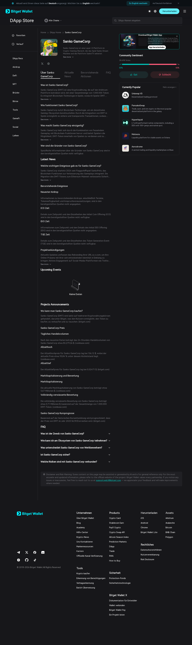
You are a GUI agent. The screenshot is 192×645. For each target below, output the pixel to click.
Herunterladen (149, 512)
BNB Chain (170, 532)
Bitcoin (169, 527)
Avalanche (170, 523)
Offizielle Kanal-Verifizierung (89, 556)
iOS (142, 518)
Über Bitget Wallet (85, 518)
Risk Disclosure (147, 559)
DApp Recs (18, 58)
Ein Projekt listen (117, 615)
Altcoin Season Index (119, 537)
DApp (111, 546)
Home (43, 32)
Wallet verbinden (117, 605)
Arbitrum (170, 518)
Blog (78, 523)
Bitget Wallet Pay (117, 610)
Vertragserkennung (85, 583)
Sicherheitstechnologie (120, 583)
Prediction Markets (118, 542)
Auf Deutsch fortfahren (162, 3)
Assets (170, 512)
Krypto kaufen (83, 573)
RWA (111, 556)
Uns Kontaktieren (84, 542)
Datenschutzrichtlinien (151, 550)
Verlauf (19, 44)
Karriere (80, 551)
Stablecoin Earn (116, 523)
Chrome (144, 527)
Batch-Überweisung (85, 588)
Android (144, 523)
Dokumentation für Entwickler (123, 600)
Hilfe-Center (82, 532)
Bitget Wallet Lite (149, 532)
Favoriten (20, 35)
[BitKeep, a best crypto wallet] (34, 514)
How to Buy (114, 561)
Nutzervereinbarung (150, 555)
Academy (80, 527)
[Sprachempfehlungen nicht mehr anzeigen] (178, 3)
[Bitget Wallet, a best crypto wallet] (23, 11)
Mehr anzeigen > (169, 87)
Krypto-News (82, 537)
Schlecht (166, 74)
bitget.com (84, 322)
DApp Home (55, 32)
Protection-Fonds (117, 578)
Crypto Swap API (117, 532)
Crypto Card (115, 518)
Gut (135, 74)
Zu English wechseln (138, 3)
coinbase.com (82, 343)
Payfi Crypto (115, 527)
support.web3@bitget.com (108, 480)
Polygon (169, 537)
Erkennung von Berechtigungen (90, 578)
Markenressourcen (84, 546)
